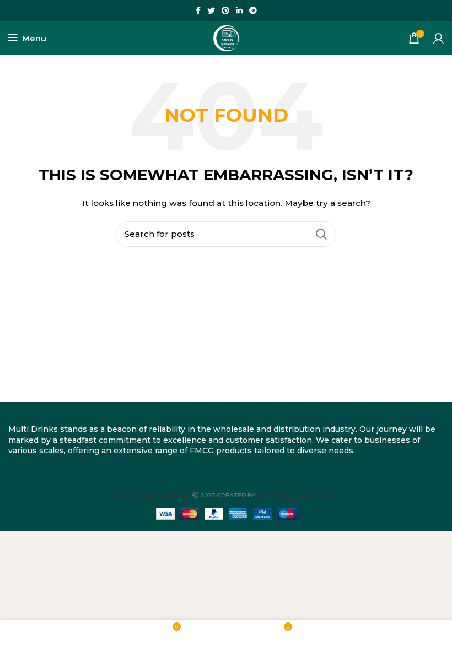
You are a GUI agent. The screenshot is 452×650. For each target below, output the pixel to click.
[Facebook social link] (198, 10)
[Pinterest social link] (225, 10)
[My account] (438, 38)
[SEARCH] (321, 234)
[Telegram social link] (253, 10)
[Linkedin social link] (239, 10)
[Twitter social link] (211, 10)
